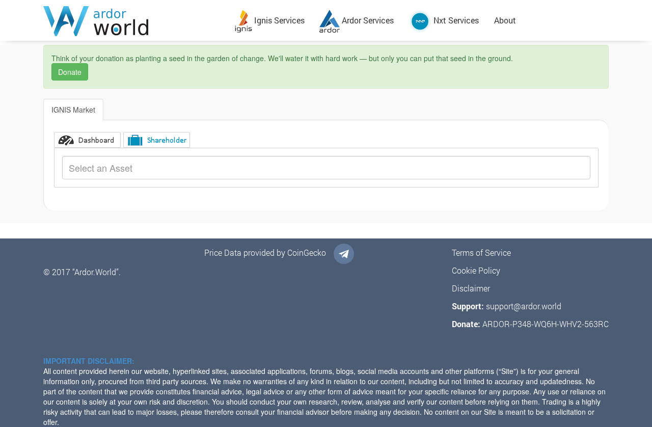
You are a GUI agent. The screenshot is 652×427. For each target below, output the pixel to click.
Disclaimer (471, 288)
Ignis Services (278, 20)
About (505, 20)
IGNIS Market (73, 109)
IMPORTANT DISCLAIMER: (88, 361)
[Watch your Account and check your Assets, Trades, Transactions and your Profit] (87, 140)
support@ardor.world (523, 306)
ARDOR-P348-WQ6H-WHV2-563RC (545, 323)
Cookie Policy (476, 270)
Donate (70, 72)
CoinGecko (306, 252)
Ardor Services (367, 20)
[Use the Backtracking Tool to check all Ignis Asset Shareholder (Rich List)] (156, 140)
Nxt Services (455, 20)
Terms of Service (481, 252)
